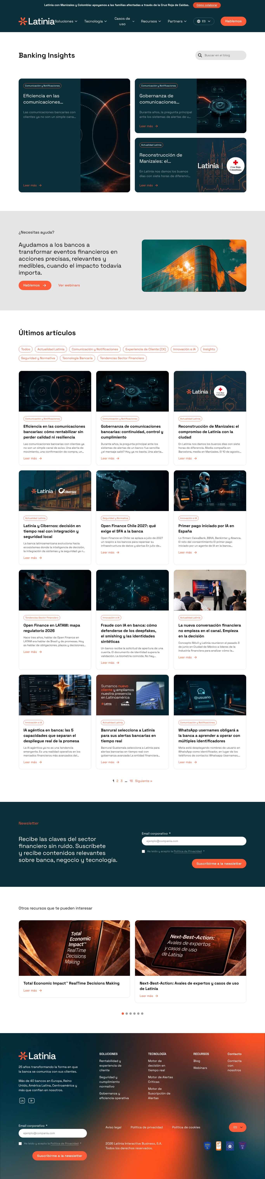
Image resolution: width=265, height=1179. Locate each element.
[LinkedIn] (22, 1100)
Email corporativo (155, 833)
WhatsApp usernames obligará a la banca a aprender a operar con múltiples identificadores (209, 735)
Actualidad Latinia (151, 144)
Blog (196, 1061)
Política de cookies (186, 1127)
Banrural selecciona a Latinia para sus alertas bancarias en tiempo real (128, 735)
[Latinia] (37, 21)
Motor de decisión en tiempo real (156, 1065)
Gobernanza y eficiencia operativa (114, 1095)
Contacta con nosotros (235, 1065)
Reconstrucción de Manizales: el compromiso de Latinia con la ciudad (164, 164)
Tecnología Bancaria (77, 358)
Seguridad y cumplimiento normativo (109, 1081)
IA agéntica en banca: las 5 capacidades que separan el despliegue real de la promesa (51, 735)
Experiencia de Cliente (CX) (146, 349)
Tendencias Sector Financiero (122, 358)
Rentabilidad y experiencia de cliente (110, 1065)
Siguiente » (143, 781)
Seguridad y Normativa (38, 358)
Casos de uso (122, 21)
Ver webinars (69, 285)
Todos (25, 349)
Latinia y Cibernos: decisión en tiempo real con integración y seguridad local (52, 531)
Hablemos (233, 21)
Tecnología (93, 21)
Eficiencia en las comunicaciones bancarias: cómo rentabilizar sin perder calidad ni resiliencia (54, 432)
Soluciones (64, 21)
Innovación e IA (184, 349)
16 (131, 781)
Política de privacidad (147, 1127)
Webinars (200, 1068)
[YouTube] (31, 1100)
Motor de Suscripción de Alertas (159, 1093)
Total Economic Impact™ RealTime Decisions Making (71, 982)
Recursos (149, 21)
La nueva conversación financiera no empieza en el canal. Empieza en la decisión (209, 631)
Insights (209, 349)
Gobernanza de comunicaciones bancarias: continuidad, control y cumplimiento (165, 105)
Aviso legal (113, 1127)
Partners (175, 21)
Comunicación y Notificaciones (42, 85)
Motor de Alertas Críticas (160, 1079)
